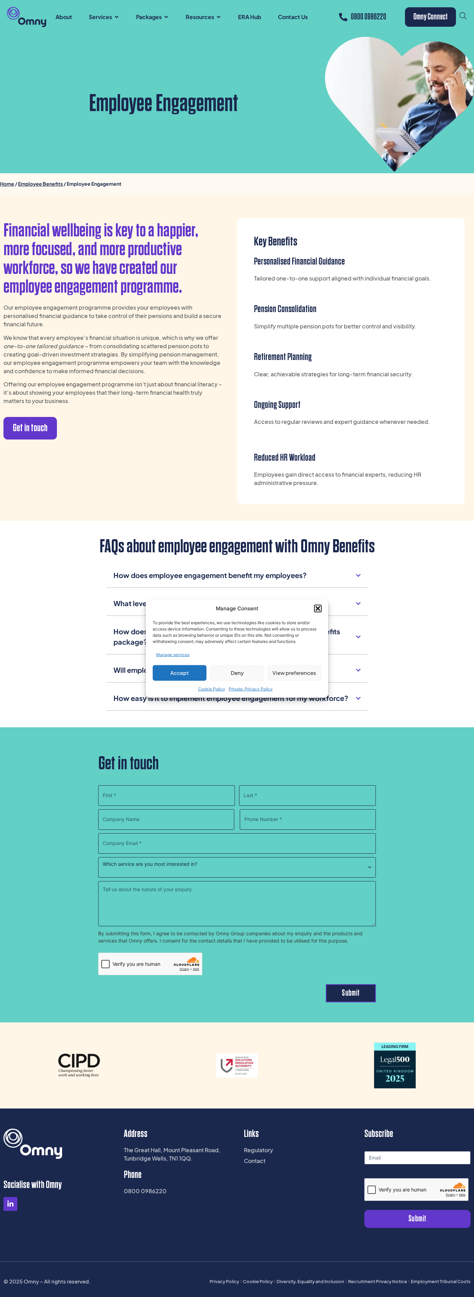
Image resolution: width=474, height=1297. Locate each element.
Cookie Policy (211, 688)
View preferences (294, 672)
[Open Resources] (218, 17)
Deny (237, 672)
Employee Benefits (40, 184)
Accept (179, 672)
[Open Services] (116, 17)
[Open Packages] (166, 17)
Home (7, 184)
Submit (350, 993)
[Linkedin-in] (10, 1204)
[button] (317, 608)
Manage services (172, 654)
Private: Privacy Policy (251, 688)
